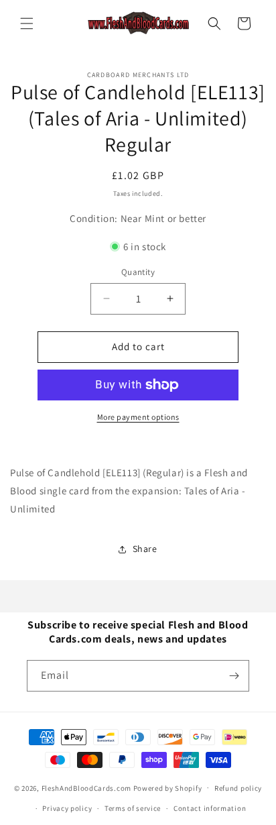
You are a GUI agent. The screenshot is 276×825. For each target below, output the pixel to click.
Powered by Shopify (167, 787)
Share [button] (145, 549)
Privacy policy (67, 808)
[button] (27, 23)
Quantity (138, 272)
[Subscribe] (234, 676)
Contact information (210, 808)
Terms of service (133, 808)
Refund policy (238, 788)
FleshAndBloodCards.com (86, 787)
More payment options (138, 417)
